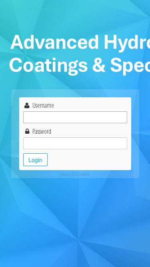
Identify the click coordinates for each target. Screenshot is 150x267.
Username (42, 105)
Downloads (47, 9)
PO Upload (17, 9)
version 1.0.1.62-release (75, 174)
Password (41, 131)
